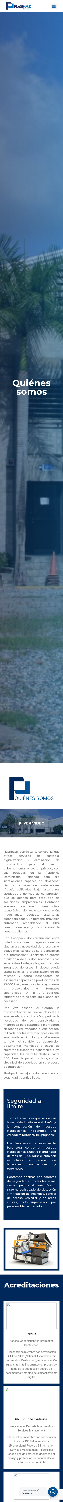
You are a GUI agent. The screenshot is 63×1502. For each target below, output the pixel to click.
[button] (54, 6)
